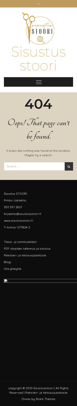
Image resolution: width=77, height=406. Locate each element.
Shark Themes (46, 399)
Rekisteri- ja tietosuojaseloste (25, 255)
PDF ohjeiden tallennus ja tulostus (27, 248)
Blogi (7, 262)
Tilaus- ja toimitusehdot (20, 242)
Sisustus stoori (38, 58)
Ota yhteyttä (12, 269)
